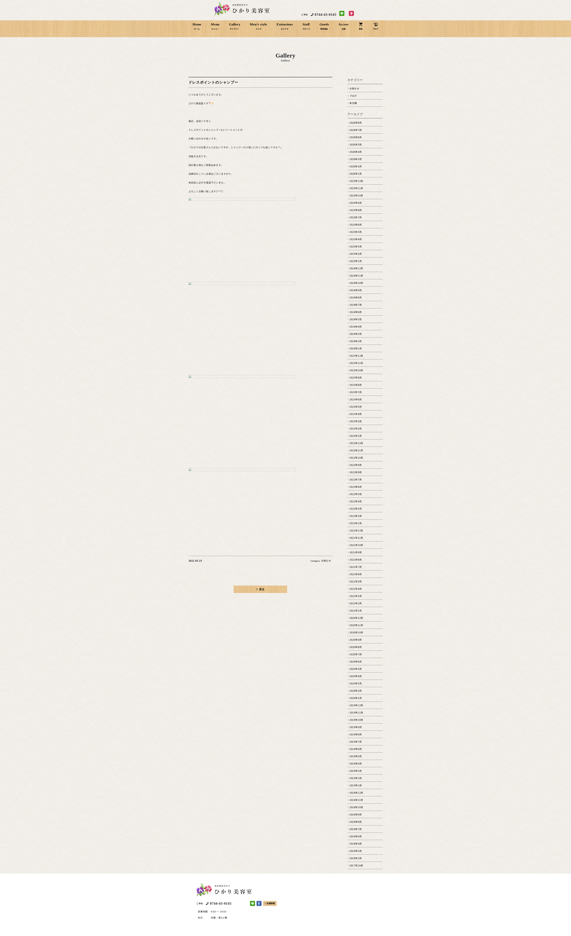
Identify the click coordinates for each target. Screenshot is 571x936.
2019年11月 (356, 712)
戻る (262, 589)
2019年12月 (356, 705)
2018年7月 (355, 829)
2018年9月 (355, 814)
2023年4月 (355, 414)
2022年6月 (355, 487)
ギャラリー (234, 28)
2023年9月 (355, 377)
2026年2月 (355, 166)
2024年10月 (356, 283)
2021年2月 (355, 603)
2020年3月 (355, 683)
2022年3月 (355, 508)
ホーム (197, 28)
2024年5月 (355, 319)
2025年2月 (355, 253)
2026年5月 (355, 144)
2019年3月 (355, 771)
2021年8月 (355, 559)
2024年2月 (355, 341)
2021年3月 (355, 596)
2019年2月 (355, 778)
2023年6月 (355, 399)
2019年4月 (355, 763)
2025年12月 (356, 181)
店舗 (344, 28)
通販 (361, 28)
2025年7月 (355, 217)
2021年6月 (355, 574)
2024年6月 (355, 312)
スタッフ (306, 28)
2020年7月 (355, 654)
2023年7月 (355, 392)
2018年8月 (355, 821)
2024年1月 (355, 348)
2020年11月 (356, 625)
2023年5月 (355, 406)
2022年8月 (355, 472)
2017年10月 (356, 865)
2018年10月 (356, 807)
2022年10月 (356, 457)
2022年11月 (356, 450)
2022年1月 (355, 523)
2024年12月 (356, 268)
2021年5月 (355, 581)
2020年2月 (355, 690)
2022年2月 (355, 516)
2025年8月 (355, 210)
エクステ (284, 28)
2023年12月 (356, 355)
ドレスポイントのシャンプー (213, 82)
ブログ (375, 28)
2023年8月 (355, 385)
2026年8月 (355, 122)
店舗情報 (270, 903)
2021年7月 (355, 567)
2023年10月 (356, 370)
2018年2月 (355, 858)
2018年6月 (355, 836)
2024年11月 (356, 275)
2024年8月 (355, 297)
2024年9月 (355, 290)
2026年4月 (355, 152)
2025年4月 (355, 239)
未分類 (353, 103)
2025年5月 (355, 232)
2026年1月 (355, 173)
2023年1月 (355, 436)
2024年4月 (355, 326)
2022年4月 (355, 501)
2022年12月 (356, 443)
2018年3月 (355, 851)
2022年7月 (355, 479)
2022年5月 (355, 494)
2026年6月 (355, 137)
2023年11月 (356, 363)
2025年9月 (355, 202)
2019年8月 (355, 734)
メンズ (258, 28)
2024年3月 (355, 334)
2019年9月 (355, 727)
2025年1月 (355, 261)
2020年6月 (355, 661)
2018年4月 (355, 843)
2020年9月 (355, 639)
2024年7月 (355, 304)
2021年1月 (355, 610)
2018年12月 (356, 792)
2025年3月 (355, 246)
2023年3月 (355, 421)
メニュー (215, 28)
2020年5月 (355, 669)
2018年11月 (356, 800)
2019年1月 (355, 785)
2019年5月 (355, 756)
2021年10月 (356, 545)
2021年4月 (355, 588)
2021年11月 (356, 537)
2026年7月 (355, 130)
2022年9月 (355, 465)
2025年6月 (355, 224)
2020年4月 (355, 676)
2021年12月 (356, 530)
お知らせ (326, 560)
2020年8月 (355, 647)
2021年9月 (355, 552)
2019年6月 (355, 749)
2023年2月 (355, 428)
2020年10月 (356, 632)
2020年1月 (355, 698)
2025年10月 (356, 195)
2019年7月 (355, 741)
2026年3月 (355, 159)
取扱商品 (324, 28)
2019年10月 (356, 720)
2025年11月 (356, 188)
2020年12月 (356, 618)
